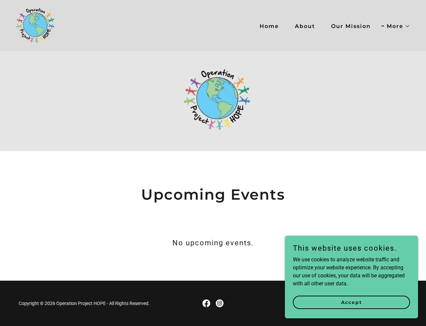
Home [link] (269, 26)
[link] (35, 25)
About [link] (305, 26)
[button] (395, 26)
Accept (351, 302)
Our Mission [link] (351, 26)
